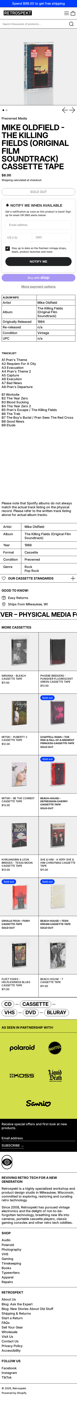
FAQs (6, 1323)
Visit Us (7, 1336)
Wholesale (9, 1332)
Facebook (9, 1368)
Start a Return (12, 1318)
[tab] (3, 110)
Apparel (7, 1277)
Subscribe (11, 1145)
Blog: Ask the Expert (17, 1304)
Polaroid (8, 1245)
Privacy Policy (12, 1346)
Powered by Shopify (14, 1392)
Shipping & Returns (16, 1313)
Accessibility (11, 1350)
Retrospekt (19, 1388)
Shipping (7, 180)
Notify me (38, 261)
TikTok (7, 1377)
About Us (9, 1299)
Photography (11, 1249)
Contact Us (10, 1341)
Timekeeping (11, 1263)
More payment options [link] (38, 286)
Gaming (7, 1259)
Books (6, 1268)
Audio (6, 1240)
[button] (73, 13)
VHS (5, 1254)
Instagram (9, 1373)
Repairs (7, 1282)
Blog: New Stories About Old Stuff (27, 1309)
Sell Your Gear (12, 1327)
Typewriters (11, 1273)
